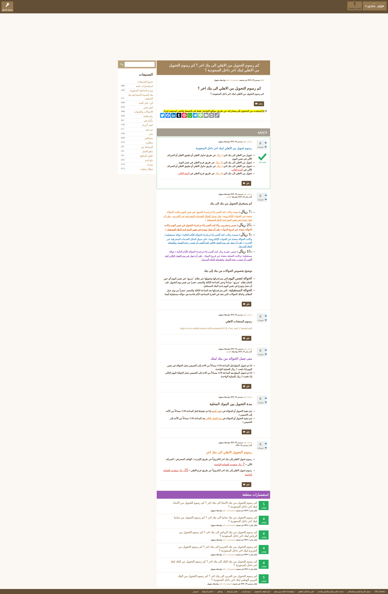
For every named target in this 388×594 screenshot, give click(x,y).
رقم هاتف (148, 116)
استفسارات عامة (232, 80)
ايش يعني (148, 107)
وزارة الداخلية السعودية (141, 90)
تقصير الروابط (232, 591)
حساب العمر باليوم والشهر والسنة (331, 591)
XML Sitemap (380, 591)
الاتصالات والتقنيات (143, 111)
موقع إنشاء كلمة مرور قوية (284, 591)
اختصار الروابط (207, 591)
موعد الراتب (246, 591)
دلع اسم (149, 160)
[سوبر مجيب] (374, 6)
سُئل (262, 80)
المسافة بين (147, 147)
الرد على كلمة (146, 103)
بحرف (150, 164)
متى (151, 133)
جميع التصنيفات (145, 81)
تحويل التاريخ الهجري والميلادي (359, 591)
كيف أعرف (147, 125)
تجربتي (195, 591)
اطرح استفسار (354, 8)
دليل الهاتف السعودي (262, 591)
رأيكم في (148, 120)
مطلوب (149, 142)
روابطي (220, 591)
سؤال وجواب (146, 169)
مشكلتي (149, 138)
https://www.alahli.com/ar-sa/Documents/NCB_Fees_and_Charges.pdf (216, 328)
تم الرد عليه (247, 142)
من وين (149, 129)
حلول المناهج (146, 155)
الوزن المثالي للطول (306, 591)
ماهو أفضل (147, 151)
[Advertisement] (194, 36)
